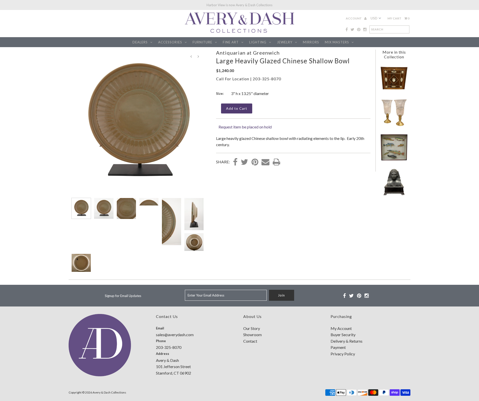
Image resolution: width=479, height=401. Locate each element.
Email (160, 328)
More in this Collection (394, 54)
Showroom (252, 334)
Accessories (170, 42)
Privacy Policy (343, 353)
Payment (338, 347)
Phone (161, 341)
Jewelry (284, 42)
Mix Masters (337, 42)
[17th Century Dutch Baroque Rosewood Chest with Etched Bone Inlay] (394, 90)
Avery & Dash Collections (109, 392)
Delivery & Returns (346, 341)
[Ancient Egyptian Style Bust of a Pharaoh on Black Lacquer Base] (394, 194)
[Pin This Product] (254, 162)
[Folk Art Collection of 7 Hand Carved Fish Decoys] (394, 159)
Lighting (257, 42)
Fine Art (231, 42)
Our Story (251, 328)
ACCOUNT (354, 18)
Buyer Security (343, 334)
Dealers (140, 42)
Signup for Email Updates (123, 296)
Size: (220, 94)
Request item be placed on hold (245, 126)
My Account (341, 328)
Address (162, 354)
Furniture (202, 42)
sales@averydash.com (175, 334)
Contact (250, 341)
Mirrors (311, 42)
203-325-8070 (267, 78)
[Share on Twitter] (244, 162)
